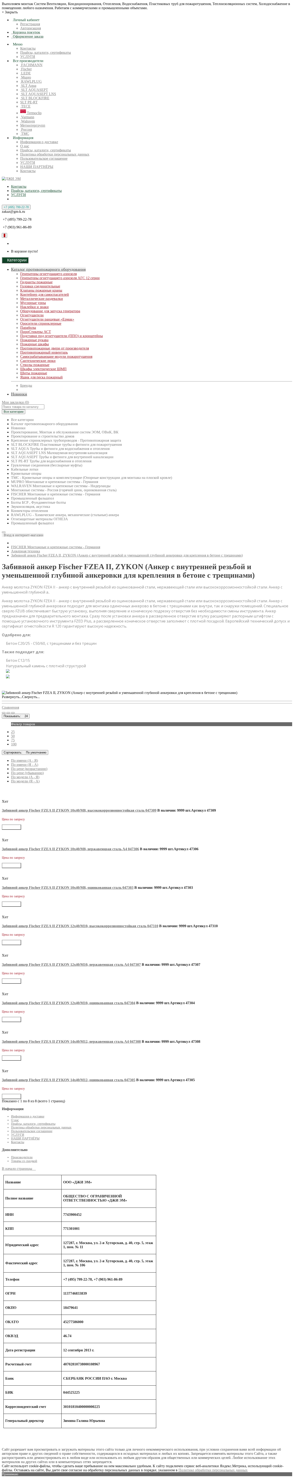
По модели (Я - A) (25, 781)
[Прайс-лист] (13, 712)
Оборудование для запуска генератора (50, 311)
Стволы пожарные (34, 365)
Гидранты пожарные (36, 282)
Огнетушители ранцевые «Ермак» (47, 319)
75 (13, 740)
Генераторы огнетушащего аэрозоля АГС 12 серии (60, 278)
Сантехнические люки (38, 361)
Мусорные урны (33, 303)
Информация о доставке (39, 142)
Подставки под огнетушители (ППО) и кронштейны (61, 336)
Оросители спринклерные (40, 323)
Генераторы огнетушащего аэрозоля (48, 274)
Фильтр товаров (23, 724)
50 (13, 736)
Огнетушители (32, 315)
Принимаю (10, 1474)
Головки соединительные (40, 286)
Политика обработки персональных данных (54, 154)
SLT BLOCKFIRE (34, 98)
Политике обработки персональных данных (213, 1470)
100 (14, 744)
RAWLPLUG (31, 81)
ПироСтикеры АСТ (35, 332)
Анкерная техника (25, 551)
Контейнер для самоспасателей (44, 294)
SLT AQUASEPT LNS (38, 94)
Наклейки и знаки (34, 307)
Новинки (19, 394)
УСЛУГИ (27, 57)
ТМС (24, 134)
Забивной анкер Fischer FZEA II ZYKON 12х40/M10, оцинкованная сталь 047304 (68, 1003)
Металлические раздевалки (41, 299)
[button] (22, 535)
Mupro (25, 77)
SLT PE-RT (29, 102)
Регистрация (30, 24)
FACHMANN (31, 65)
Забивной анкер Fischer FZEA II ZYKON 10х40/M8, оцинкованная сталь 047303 (67, 888)
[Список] (4, 712)
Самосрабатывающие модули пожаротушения (56, 356)
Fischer (26, 69)
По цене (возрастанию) (29, 769)
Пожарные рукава (34, 340)
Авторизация (30, 28)
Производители (22, 1157)
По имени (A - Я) (24, 760)
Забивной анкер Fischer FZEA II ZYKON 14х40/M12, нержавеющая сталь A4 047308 (71, 1041)
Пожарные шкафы (34, 344)
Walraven (27, 121)
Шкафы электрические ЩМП (43, 369)
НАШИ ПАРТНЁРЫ (36, 167)
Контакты (28, 48)
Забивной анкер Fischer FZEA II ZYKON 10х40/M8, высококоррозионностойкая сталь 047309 (79, 810)
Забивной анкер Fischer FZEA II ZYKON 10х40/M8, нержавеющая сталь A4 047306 (70, 849)
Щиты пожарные (33, 373)
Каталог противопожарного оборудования (48, 269)
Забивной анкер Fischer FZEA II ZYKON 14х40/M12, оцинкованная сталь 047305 (68, 1080)
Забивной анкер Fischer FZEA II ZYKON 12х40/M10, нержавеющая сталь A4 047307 (71, 964)
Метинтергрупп (32, 125)
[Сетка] (8, 712)
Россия (26, 129)
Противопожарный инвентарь (44, 352)
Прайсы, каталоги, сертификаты (45, 52)
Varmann (27, 117)
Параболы (28, 328)
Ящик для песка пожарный (41, 377)
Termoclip (34, 113)
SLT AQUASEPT (34, 90)
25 (13, 732)
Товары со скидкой (24, 1161)
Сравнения (10, 707)
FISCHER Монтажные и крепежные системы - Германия (55, 547)
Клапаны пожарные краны (41, 290)
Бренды (26, 385)
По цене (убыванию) (27, 773)
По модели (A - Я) (25, 777)
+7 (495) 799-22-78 (16, 207)
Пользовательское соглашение (44, 158)
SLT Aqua (28, 86)
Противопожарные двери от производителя (54, 348)
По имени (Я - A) (24, 765)
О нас (24, 146)
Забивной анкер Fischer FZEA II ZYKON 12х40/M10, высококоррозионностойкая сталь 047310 (80, 926)
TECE (25, 106)
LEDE (25, 73)
